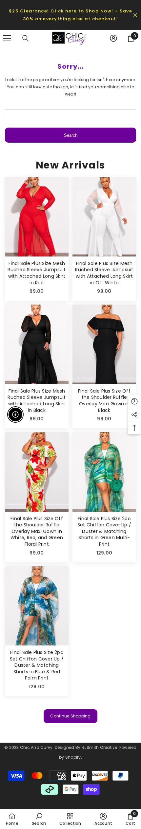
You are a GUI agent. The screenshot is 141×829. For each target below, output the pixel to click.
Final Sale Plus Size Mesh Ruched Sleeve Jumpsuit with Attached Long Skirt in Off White (104, 273)
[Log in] (113, 38)
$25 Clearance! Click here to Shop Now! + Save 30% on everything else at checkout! (70, 15)
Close (135, 15)
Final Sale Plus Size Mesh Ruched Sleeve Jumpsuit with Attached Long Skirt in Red (37, 273)
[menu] (7, 38)
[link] (39, 819)
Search (70, 135)
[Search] (26, 38)
